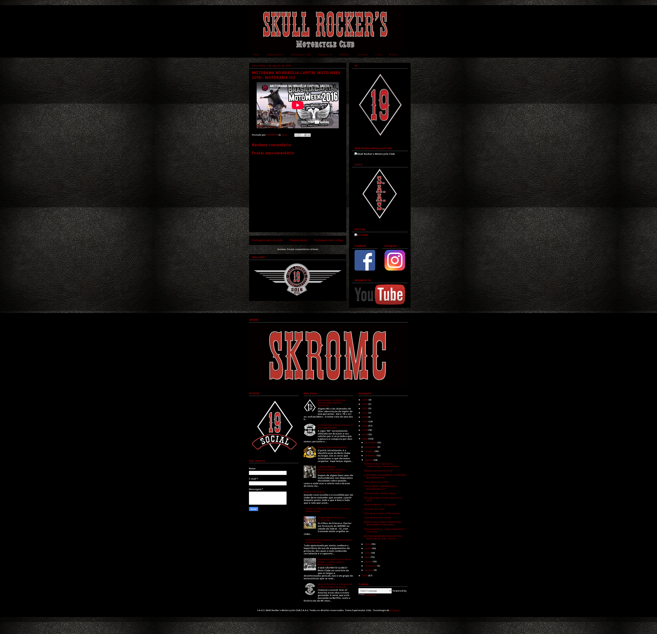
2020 (365, 421)
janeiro (369, 570)
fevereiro (371, 565)
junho (368, 548)
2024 (365, 404)
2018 (365, 430)
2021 (365, 417)
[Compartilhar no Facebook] (305, 135)
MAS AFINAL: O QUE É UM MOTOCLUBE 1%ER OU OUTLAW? (331, 403)
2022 (365, 412)
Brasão (393, 54)
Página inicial (298, 240)
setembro (371, 455)
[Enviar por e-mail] (296, 135)
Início (256, 54)
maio (368, 552)
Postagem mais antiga (329, 240)
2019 (365, 425)
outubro (370, 451)
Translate (371, 595)
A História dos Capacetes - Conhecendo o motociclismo (328, 541)
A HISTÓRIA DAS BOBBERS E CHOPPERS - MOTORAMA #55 (386, 476)
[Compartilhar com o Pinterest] (309, 135)
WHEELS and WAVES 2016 (378, 470)
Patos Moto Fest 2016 (376, 482)
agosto (369, 460)
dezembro (371, 442)
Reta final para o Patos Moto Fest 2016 (383, 499)
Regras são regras (314, 491)
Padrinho (344, 54)
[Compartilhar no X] (302, 135)
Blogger (395, 610)
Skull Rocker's (275, 54)
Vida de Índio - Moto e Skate (380, 493)
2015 (365, 575)
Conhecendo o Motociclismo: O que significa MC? (335, 426)
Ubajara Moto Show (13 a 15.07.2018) (332, 519)
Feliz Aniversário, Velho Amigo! (382, 513)
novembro (371, 447)
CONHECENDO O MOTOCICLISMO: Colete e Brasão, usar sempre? (332, 469)
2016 (365, 438)
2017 (365, 434)
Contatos (362, 54)
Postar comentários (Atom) (302, 249)
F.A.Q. (378, 54)
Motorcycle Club (301, 54)
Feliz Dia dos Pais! (374, 509)
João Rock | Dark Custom (377, 517)
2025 (365, 399)
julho (368, 544)
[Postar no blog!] (299, 135)
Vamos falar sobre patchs (332, 447)
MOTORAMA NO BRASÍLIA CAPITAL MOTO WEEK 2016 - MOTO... (383, 537)
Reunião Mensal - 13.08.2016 (380, 504)
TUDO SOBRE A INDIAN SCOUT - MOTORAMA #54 (381, 487)
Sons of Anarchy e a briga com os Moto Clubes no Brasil (335, 585)
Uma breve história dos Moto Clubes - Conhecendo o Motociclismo (334, 562)
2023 (365, 408)
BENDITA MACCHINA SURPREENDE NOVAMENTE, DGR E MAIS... (382, 523)
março (369, 561)
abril (368, 557)
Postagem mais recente (267, 240)
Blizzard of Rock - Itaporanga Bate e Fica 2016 (384, 530)
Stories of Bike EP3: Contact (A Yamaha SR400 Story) (327, 510)
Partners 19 (325, 54)
